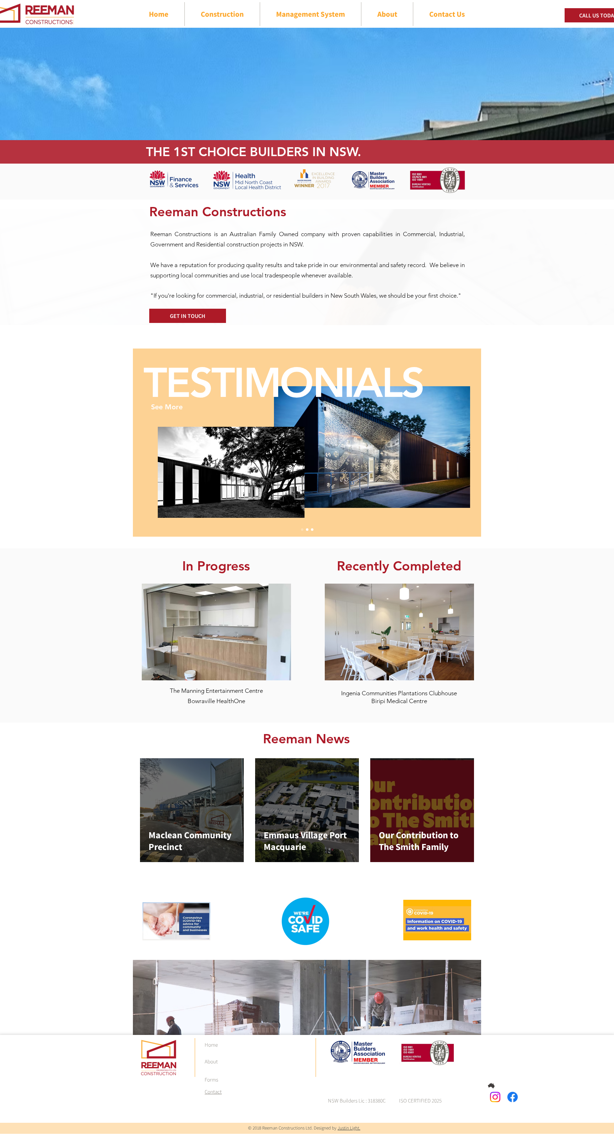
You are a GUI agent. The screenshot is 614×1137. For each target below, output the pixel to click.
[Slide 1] (302, 529)
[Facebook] (512, 1097)
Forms (211, 1079)
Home (211, 1044)
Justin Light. (349, 1128)
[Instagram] (495, 1097)
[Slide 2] (312, 529)
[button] (216, 632)
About (211, 1061)
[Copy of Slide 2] (307, 529)
